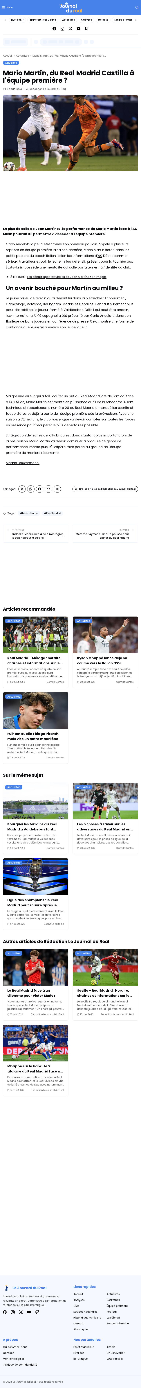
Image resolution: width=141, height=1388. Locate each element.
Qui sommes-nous (15, 1347)
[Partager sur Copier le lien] (57, 489)
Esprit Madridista (83, 1347)
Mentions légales (13, 1359)
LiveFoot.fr (17, 19)
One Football (115, 1359)
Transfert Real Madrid (43, 19)
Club (76, 1306)
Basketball (113, 1300)
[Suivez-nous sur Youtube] (78, 28)
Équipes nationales (85, 1312)
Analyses (86, 19)
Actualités (68, 19)
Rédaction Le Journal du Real (48, 89)
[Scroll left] (5, 20)
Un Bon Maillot (116, 1353)
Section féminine (118, 1323)
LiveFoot (78, 1353)
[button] (7, 7)
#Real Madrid (52, 513)
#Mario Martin (29, 513)
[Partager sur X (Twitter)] (22, 489)
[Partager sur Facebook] (39, 489)
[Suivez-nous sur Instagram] (62, 28)
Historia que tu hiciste (87, 1317)
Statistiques (80, 1329)
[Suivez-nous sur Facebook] (54, 28)
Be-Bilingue (80, 1359)
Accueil (7, 56)
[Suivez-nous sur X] (70, 28)
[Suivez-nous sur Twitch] (86, 28)
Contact (8, 1353)
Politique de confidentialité (20, 1364)
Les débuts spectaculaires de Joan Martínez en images (66, 277)
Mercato (103, 19)
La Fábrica (113, 1317)
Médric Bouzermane (22, 463)
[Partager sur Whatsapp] (31, 489)
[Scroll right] (136, 20)
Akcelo (111, 1347)
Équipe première (123, 19)
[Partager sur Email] (48, 489)
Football (112, 1312)
